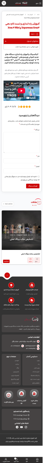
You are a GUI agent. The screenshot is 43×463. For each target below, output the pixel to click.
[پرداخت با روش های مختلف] (11, 300)
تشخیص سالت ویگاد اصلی (30, 254)
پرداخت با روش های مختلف (11, 305)
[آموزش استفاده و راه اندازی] (11, 285)
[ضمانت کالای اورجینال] (32, 285)
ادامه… (20, 329)
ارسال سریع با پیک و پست (31, 305)
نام (37, 156)
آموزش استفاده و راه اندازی (11, 290)
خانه (38, 15)
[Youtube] (21, 427)
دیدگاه (36, 130)
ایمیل (37, 166)
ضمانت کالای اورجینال (32, 290)
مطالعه (6, 261)
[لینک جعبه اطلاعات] (4, 3)
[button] (5, 41)
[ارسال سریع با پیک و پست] (32, 300)
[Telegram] (17, 427)
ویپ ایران (18, 3)
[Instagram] (26, 427)
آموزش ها (30, 15)
